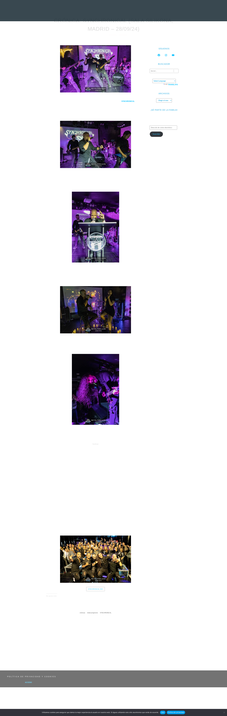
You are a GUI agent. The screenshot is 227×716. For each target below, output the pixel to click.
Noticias (74, 16)
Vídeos (138, 16)
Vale (162, 712)
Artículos (126, 16)
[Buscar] (176, 71)
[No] (224, 712)
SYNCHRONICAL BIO (95, 589)
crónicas (82, 613)
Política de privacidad (176, 712)
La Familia (161, 16)
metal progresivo (92, 613)
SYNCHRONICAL (105, 613)
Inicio (63, 16)
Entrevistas (99, 16)
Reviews (85, 16)
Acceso (28, 682)
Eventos (149, 16)
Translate (173, 84)
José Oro (113, 35)
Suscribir (156, 134)
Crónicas (113, 16)
